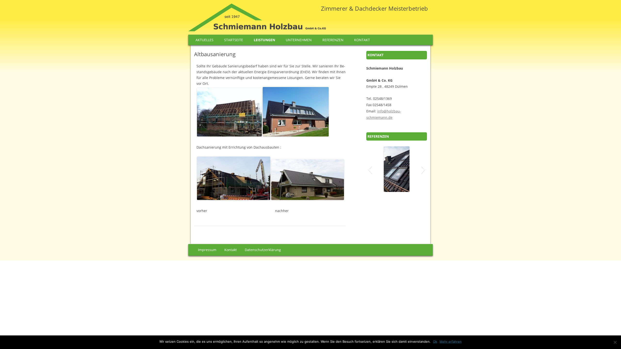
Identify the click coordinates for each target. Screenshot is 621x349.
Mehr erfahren (451, 341)
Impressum (207, 249)
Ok (435, 341)
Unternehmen (299, 40)
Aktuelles (204, 40)
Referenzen (332, 40)
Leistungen (264, 40)
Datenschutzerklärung (263, 249)
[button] (370, 169)
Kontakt (362, 40)
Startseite (233, 40)
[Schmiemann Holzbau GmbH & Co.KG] (257, 19)
